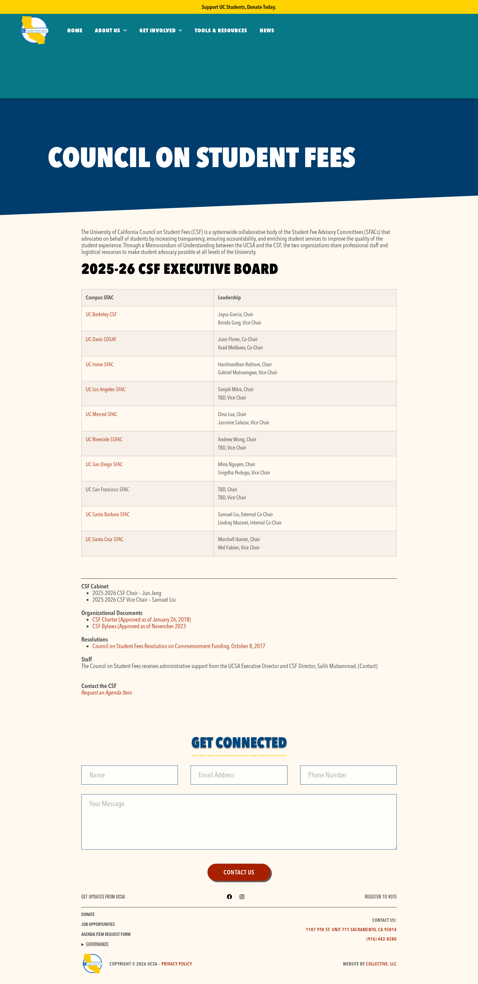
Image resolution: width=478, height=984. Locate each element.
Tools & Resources (221, 30)
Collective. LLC (381, 964)
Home (74, 30)
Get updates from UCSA (103, 896)
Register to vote (381, 896)
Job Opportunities (98, 924)
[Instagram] (242, 896)
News (267, 30)
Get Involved (157, 30)
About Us (107, 30)
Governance (97, 944)
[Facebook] (229, 896)
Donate (88, 914)
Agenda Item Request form (106, 934)
